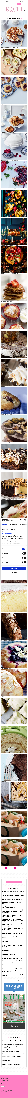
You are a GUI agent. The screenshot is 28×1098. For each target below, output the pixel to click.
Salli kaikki (14, 568)
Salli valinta (14, 572)
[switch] (24, 553)
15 (17, 868)
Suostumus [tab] (4, 524)
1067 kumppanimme (7, 533)
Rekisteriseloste (5, 1084)
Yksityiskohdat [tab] (13, 524)
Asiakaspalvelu (5, 1080)
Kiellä (14, 576)
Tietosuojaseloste (6, 1082)
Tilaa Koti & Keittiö (6, 1078)
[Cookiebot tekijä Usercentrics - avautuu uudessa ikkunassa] (20, 520)
